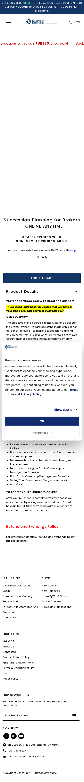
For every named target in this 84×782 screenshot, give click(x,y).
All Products (49, 585)
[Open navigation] (12, 22)
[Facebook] (6, 736)
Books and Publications (56, 607)
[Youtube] (21, 736)
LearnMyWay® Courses (56, 596)
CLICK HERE (30, 2)
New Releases (51, 591)
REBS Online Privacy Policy (19, 662)
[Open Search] (71, 22)
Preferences (40, 432)
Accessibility (10, 678)
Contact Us (9, 617)
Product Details (22, 291)
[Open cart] (78, 22)
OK (42, 421)
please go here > (17, 540)
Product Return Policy (16, 657)
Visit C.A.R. (9, 641)
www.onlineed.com (49, 502)
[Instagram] (14, 736)
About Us (8, 646)
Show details (63, 409)
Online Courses (51, 601)
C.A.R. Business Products (41, 773)
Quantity (42, 257)
